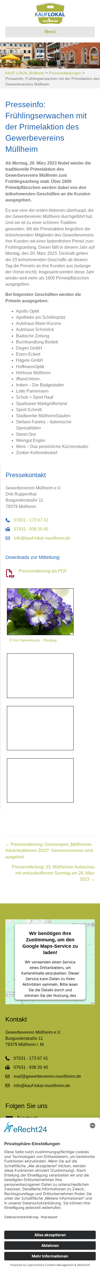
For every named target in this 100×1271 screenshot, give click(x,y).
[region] (50, 55)
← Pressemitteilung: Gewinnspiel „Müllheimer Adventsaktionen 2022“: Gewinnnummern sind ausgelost (49, 850)
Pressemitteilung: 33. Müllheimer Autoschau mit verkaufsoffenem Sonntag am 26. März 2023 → (53, 873)
